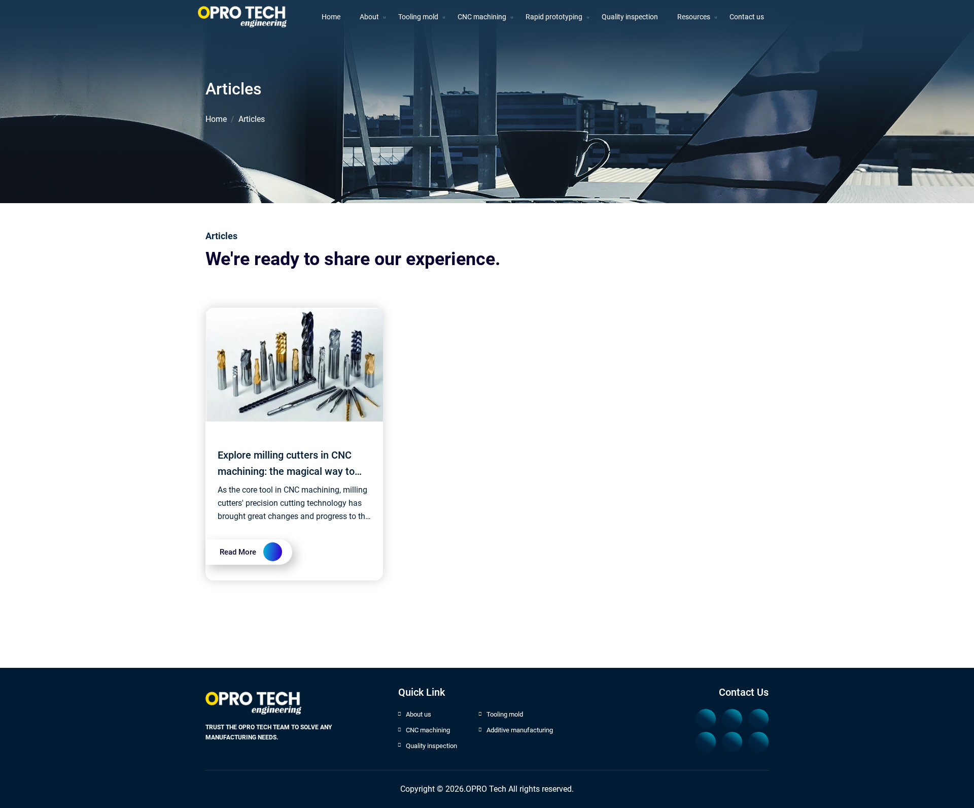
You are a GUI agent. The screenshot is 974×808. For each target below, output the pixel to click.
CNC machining (428, 730)
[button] (418, 17)
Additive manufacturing (519, 730)
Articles (251, 119)
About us (418, 714)
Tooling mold (504, 714)
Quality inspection (431, 746)
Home (216, 119)
